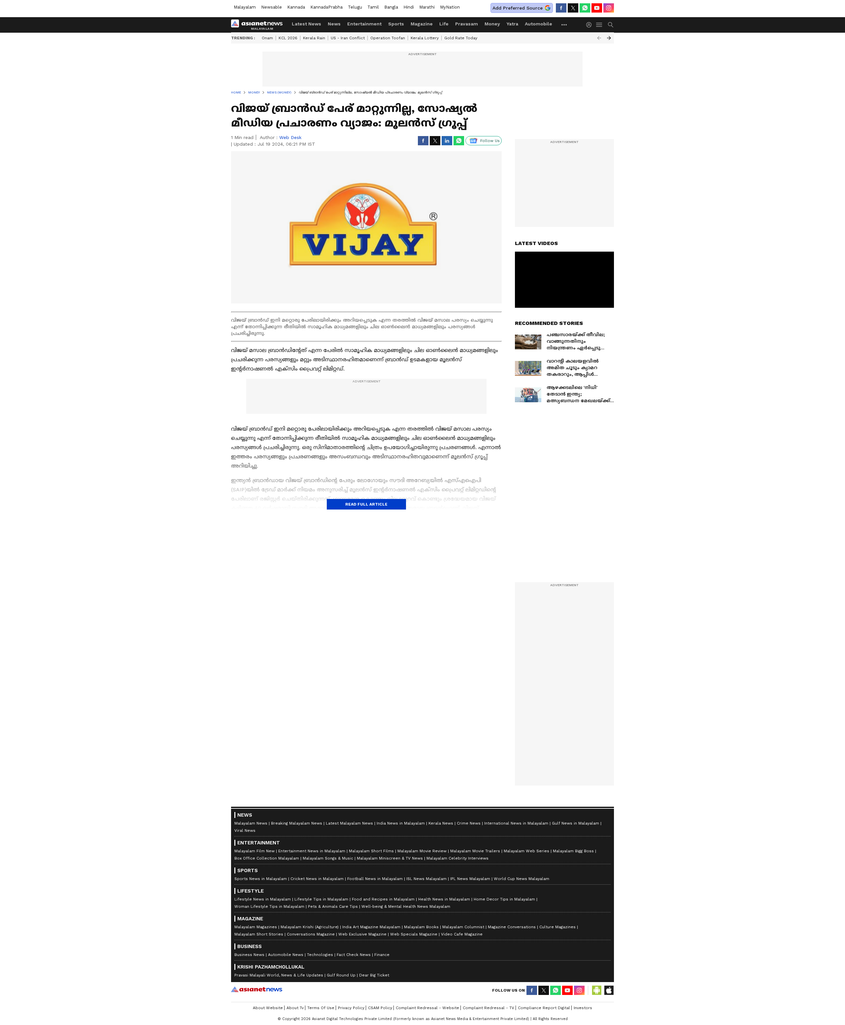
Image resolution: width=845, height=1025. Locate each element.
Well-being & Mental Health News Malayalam (405, 906)
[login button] (590, 24)
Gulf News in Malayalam (575, 823)
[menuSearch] (610, 24)
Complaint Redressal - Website (427, 1008)
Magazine (422, 23)
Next (609, 38)
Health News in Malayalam (444, 899)
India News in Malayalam (401, 823)
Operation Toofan (387, 38)
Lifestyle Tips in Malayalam (321, 899)
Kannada (296, 7)
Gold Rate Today (460, 38)
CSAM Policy (380, 1008)
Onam (267, 38)
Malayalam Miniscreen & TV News (390, 858)
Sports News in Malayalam (260, 878)
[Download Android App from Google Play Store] (597, 990)
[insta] (608, 8)
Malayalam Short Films (371, 851)
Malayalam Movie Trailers (475, 851)
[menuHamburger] (599, 24)
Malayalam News (250, 823)
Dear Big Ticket (374, 975)
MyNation (450, 7)
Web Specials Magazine (413, 934)
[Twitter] (573, 8)
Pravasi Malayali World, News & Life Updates (278, 975)
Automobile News (285, 954)
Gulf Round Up (341, 975)
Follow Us (490, 140)
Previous (599, 38)
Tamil (373, 7)
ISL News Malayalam (426, 878)
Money (492, 23)
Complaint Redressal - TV (488, 1008)
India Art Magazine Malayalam (371, 927)
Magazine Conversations (512, 927)
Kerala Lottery (425, 38)
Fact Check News (354, 954)
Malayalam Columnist (463, 927)
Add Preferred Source (517, 8)
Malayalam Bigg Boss (573, 851)
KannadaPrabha (326, 7)
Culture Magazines (557, 927)
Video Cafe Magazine (462, 934)
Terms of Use (320, 1008)
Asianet (256, 989)
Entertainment (364, 23)
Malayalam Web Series (526, 851)
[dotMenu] (564, 24)
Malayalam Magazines (255, 927)
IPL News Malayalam (470, 878)
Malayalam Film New (254, 851)
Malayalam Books (421, 927)
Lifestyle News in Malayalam (262, 899)
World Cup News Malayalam (521, 878)
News (334, 23)
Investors (583, 1008)
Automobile (538, 23)
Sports (396, 23)
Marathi (427, 7)
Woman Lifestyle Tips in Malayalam (269, 906)
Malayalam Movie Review (422, 851)
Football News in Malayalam (375, 878)
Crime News (469, 823)
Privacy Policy (351, 1008)
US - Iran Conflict (348, 38)
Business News (249, 954)
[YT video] (597, 8)
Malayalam (245, 7)
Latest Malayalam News (349, 823)
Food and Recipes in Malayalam (383, 899)
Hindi (408, 7)
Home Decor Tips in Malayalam (504, 899)
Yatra (512, 23)
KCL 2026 (288, 38)
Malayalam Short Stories (258, 934)
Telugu (355, 7)
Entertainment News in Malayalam (311, 851)
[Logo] (259, 24)
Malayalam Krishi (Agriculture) (310, 927)
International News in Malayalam (516, 823)
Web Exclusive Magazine (362, 934)
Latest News (306, 23)
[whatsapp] (585, 8)
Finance (381, 954)
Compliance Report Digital (544, 1008)
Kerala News (440, 823)
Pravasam (466, 23)
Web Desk (290, 137)
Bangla (391, 7)
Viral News (244, 830)
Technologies (320, 954)
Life (444, 23)
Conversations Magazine (311, 934)
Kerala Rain (314, 38)
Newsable (271, 7)
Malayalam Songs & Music (328, 858)
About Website (268, 1008)
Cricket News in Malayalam (317, 878)
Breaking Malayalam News (296, 823)
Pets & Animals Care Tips (333, 906)
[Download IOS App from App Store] (608, 990)
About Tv (295, 1008)
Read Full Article (366, 504)
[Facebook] (561, 8)
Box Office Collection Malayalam (266, 858)
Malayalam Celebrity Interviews (457, 858)
